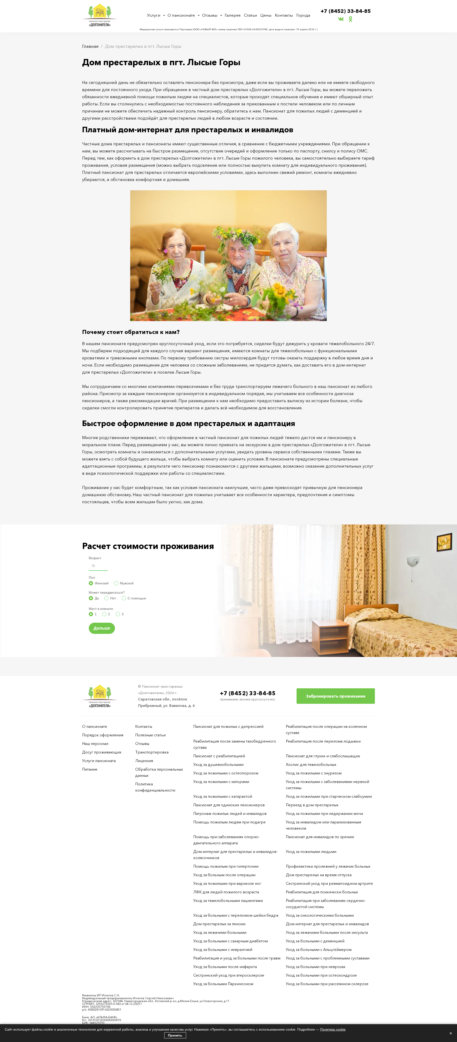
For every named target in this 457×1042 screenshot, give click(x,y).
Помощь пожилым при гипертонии (225, 866)
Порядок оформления (102, 735)
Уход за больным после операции (224, 874)
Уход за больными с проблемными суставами (327, 958)
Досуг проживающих (101, 752)
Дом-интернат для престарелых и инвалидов (327, 923)
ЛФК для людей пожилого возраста (226, 892)
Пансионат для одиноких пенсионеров (229, 804)
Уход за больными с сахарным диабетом (230, 941)
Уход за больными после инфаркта (225, 966)
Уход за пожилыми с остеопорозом (225, 773)
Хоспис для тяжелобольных (311, 764)
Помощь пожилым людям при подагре (229, 822)
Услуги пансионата (99, 760)
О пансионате (181, 15)
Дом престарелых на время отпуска (319, 874)
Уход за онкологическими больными (320, 915)
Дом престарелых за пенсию (219, 923)
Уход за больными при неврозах (315, 966)
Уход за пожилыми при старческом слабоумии (329, 796)
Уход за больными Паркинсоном (223, 983)
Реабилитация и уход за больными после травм (236, 958)
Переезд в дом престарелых (312, 804)
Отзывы (210, 15)
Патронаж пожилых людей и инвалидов (230, 813)
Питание (89, 769)
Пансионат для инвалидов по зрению (320, 836)
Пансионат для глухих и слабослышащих (323, 755)
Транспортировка (152, 752)
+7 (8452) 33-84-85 (346, 11)
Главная (90, 46)
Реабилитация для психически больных (322, 892)
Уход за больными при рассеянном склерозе (327, 983)
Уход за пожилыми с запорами (221, 781)
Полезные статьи (150, 735)
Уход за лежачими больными (219, 932)
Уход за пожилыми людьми (311, 851)
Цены (266, 15)
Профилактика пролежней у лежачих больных (328, 866)
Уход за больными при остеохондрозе (321, 975)
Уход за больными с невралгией (222, 949)
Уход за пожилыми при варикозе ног (227, 883)
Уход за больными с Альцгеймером (319, 949)
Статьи (250, 15)
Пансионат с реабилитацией (219, 755)
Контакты (284, 15)
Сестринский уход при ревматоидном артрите (329, 883)
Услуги (153, 15)
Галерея (233, 15)
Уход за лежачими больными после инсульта (327, 932)
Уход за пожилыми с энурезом (314, 773)
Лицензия (144, 760)
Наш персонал (95, 743)
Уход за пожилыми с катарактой (222, 796)
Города (303, 15)
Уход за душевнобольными (218, 764)
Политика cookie (333, 1029)
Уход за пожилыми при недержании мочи (324, 813)
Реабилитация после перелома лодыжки (323, 741)
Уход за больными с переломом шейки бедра (235, 915)
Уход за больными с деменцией (315, 941)
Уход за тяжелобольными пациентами (228, 900)
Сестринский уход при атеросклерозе (229, 975)
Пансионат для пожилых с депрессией (228, 726)
